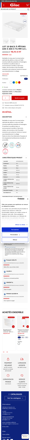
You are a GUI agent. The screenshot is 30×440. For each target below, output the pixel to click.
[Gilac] (14, 5)
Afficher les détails (20, 224)
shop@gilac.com (6, 413)
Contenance (5, 78)
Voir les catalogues (14, 397)
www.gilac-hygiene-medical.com (10, 422)
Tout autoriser (15, 229)
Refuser (15, 239)
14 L (26, 78)
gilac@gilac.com (6, 418)
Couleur (4, 82)
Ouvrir (12, 325)
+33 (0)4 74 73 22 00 (7, 417)
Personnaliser (14, 234)
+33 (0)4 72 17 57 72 (7, 411)
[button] (3, 41)
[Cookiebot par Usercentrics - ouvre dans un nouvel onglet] (18, 199)
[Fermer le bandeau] (27, 199)
